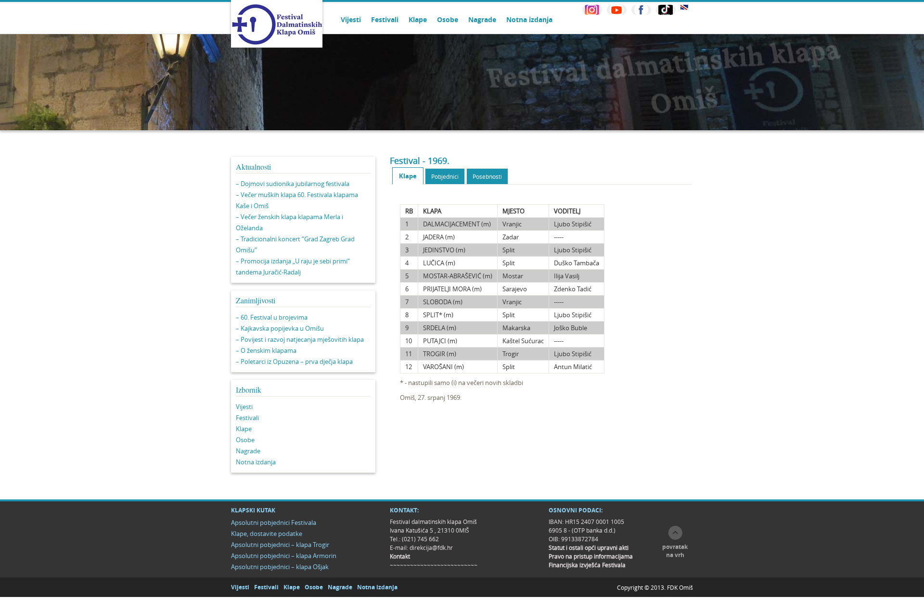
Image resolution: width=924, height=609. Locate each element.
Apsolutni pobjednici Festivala (273, 522)
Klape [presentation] (408, 176)
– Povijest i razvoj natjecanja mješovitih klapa (300, 339)
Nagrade (482, 19)
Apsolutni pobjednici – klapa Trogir (280, 544)
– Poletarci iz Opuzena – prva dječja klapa (294, 361)
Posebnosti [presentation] (487, 176)
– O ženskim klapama (266, 350)
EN (684, 7)
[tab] (408, 176)
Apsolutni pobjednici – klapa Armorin (283, 555)
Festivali (384, 19)
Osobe (447, 19)
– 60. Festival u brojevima (272, 317)
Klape (418, 19)
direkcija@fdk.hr (431, 547)
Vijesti (351, 19)
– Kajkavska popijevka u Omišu (280, 328)
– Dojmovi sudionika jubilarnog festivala (292, 183)
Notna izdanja (529, 19)
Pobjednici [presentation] (445, 176)
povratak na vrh (675, 551)
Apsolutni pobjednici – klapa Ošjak (280, 566)
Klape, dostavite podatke (266, 533)
